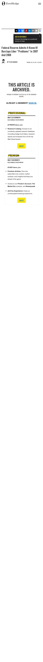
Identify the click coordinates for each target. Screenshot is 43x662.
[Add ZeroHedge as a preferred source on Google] (40, 31)
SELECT (21, 200)
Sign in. (33, 102)
